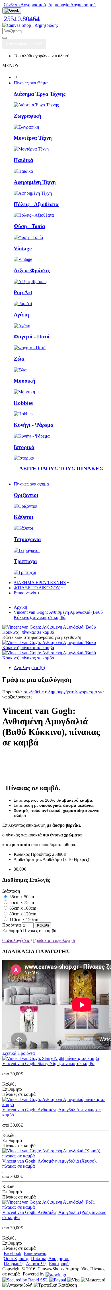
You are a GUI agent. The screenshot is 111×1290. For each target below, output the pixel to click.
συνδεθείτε (34, 691)
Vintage (23, 248)
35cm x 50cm (21, 896)
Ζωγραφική (27, 116)
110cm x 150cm (23, 919)
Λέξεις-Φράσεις (32, 270)
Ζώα (19, 359)
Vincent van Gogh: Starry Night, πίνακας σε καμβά (48, 1063)
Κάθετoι (23, 517)
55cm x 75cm (21, 902)
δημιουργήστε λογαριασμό (72, 691)
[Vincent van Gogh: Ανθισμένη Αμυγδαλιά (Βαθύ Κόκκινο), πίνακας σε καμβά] (55, 632)
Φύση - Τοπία (29, 226)
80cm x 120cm (22, 913)
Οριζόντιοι (26, 495)
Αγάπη (21, 315)
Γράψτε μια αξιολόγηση (54, 940)
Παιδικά (23, 160)
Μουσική (24, 381)
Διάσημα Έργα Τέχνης (39, 94)
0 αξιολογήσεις (16, 940)
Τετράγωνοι (27, 539)
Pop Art (23, 292)
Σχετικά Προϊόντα (18, 1053)
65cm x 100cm (22, 908)
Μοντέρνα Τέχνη (33, 138)
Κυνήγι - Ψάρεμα (34, 425)
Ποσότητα (11, 925)
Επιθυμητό (12, 930)
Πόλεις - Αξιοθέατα (36, 204)
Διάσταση (11, 891)
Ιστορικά (24, 447)
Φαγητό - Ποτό (32, 337)
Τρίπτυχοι (25, 561)
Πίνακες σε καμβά (39, 930)
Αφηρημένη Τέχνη (35, 182)
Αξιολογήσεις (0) (29, 667)
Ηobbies (23, 403)
